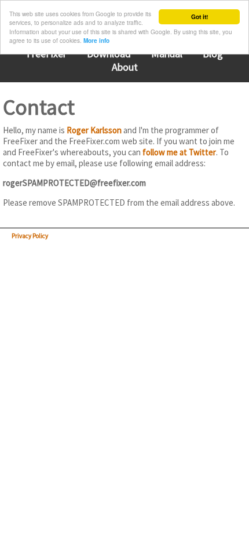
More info (96, 41)
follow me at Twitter (179, 152)
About (125, 67)
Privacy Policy (30, 236)
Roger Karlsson (94, 130)
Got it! (199, 17)
